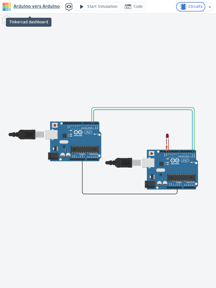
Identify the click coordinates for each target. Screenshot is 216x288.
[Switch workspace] (210, 7)
